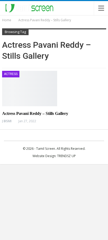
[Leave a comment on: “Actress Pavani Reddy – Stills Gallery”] (104, 121)
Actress (11, 74)
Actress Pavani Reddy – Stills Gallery (35, 113)
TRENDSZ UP (66, 156)
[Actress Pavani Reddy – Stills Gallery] (29, 88)
